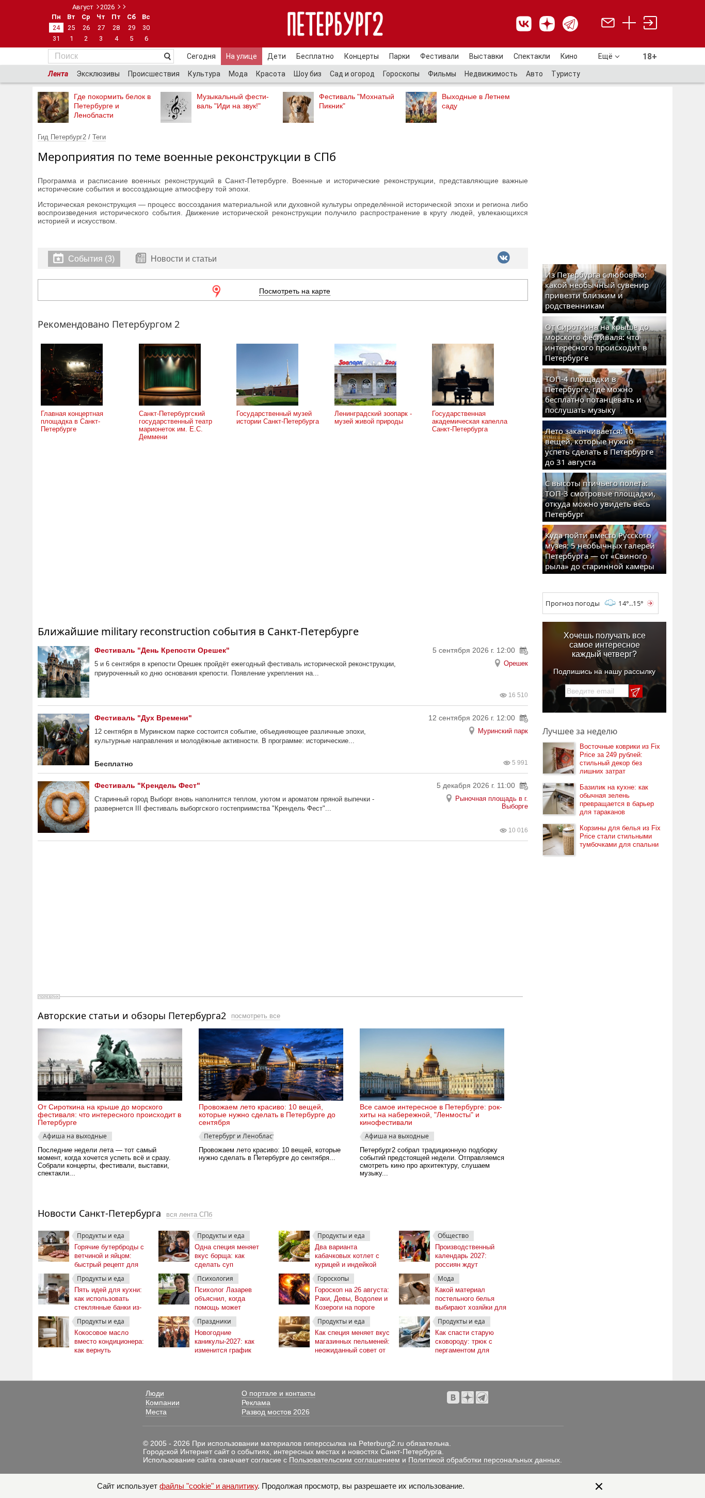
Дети (276, 56)
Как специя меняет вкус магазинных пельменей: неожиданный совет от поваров (352, 1339)
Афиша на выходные (75, 1136)
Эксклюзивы (98, 74)
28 (116, 27)
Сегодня (201, 56)
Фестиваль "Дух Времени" (143, 718)
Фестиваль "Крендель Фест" (147, 785)
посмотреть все (255, 1016)
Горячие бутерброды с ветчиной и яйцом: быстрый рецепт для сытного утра (109, 1253)
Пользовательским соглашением (344, 1460)
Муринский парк (503, 731)
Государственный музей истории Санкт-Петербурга (277, 417)
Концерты (361, 56)
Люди (155, 1393)
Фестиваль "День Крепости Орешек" (162, 650)
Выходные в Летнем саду (476, 101)
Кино (569, 56)
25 (71, 27)
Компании (163, 1402)
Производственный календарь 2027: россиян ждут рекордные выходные (468, 1253)
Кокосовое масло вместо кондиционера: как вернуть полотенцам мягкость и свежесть (110, 1339)
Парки (399, 56)
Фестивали (439, 56)
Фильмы (442, 74)
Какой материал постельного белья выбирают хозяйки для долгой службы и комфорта (470, 1296)
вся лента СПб (189, 1214)
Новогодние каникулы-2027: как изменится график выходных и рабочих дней (227, 1339)
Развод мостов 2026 (276, 1412)
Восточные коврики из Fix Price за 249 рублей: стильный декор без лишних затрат (620, 759)
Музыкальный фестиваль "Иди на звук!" (233, 101)
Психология (215, 1278)
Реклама (256, 1402)
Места (156, 1412)
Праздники (214, 1321)
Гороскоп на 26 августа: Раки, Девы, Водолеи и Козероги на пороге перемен (352, 1296)
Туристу (565, 74)
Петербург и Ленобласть (239, 1136)
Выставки (486, 56)
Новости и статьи (183, 258)
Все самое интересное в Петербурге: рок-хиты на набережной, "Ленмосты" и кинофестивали (431, 1114)
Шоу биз (308, 74)
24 (56, 27)
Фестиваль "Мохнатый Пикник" (356, 101)
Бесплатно (315, 56)
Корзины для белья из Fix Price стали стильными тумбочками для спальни (620, 836)
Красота (270, 74)
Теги (99, 137)
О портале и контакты (278, 1393)
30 (146, 27)
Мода (238, 74)
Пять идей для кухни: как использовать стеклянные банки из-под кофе (108, 1296)
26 (86, 27)
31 (56, 38)
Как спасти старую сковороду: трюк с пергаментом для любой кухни (464, 1339)
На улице (241, 56)
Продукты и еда (100, 1235)
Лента (58, 74)
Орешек (516, 663)
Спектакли (532, 56)
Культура (204, 74)
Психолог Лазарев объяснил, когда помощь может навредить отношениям (231, 1296)
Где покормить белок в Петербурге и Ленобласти (112, 105)
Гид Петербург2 (62, 137)
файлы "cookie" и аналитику (208, 1485)
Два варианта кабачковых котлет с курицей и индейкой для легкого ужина (347, 1253)
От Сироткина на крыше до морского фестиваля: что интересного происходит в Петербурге (109, 1114)
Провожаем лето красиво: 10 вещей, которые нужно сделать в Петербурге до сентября (267, 1114)
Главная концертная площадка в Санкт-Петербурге (72, 421)
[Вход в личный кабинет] (650, 24)
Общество (453, 1235)
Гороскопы (401, 74)
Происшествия (154, 74)
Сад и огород (352, 74)
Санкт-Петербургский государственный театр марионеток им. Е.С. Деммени (175, 425)
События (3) (91, 258)
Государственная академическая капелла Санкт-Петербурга (469, 421)
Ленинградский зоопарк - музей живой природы (373, 417)
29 (131, 27)
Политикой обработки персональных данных (484, 1460)
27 (101, 27)
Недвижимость (491, 74)
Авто (534, 74)
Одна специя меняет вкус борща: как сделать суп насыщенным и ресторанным (227, 1253)
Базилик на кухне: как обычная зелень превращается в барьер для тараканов (617, 799)
